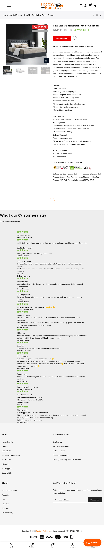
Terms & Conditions (61, 446)
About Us (5, 495)
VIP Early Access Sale (69, 180)
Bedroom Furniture (81, 174)
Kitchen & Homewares (11, 455)
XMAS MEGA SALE (86, 180)
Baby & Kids (7, 473)
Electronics (6, 460)
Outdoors (5, 446)
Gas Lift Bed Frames (68, 177)
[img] (52, 232)
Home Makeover (84, 177)
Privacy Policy (7, 513)
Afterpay (5, 508)
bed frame (80, 52)
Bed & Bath (6, 451)
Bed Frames (68, 174)
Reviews (5, 504)
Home (4, 15)
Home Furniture (8, 442)
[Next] (46, 44)
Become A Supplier (9, 490)
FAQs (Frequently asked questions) (67, 460)
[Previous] (6, 44)
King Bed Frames (15, 15)
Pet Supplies (7, 469)
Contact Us (57, 442)
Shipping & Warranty (61, 455)
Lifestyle (5, 464)
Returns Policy (59, 451)
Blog (3, 499)
